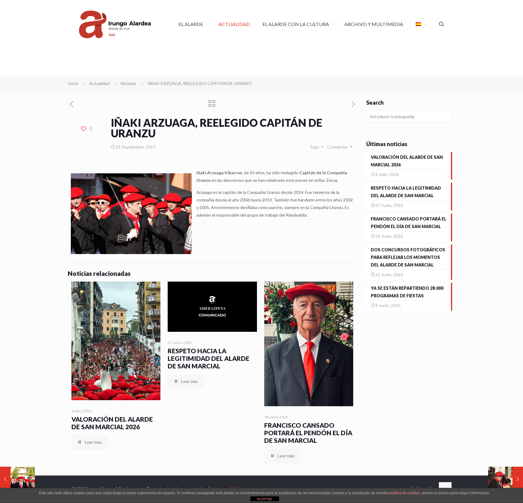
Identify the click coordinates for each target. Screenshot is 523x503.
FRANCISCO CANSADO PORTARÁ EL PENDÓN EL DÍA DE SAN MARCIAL (308, 432)
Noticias (128, 83)
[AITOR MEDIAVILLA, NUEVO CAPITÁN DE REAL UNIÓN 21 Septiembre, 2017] (17, 479)
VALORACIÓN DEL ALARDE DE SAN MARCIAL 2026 (112, 422)
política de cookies (405, 493)
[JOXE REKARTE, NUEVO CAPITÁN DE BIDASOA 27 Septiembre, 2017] (505, 479)
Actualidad (99, 83)
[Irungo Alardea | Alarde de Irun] (115, 24)
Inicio (73, 83)
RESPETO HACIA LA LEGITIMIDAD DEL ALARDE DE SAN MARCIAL (208, 358)
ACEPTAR (264, 499)
